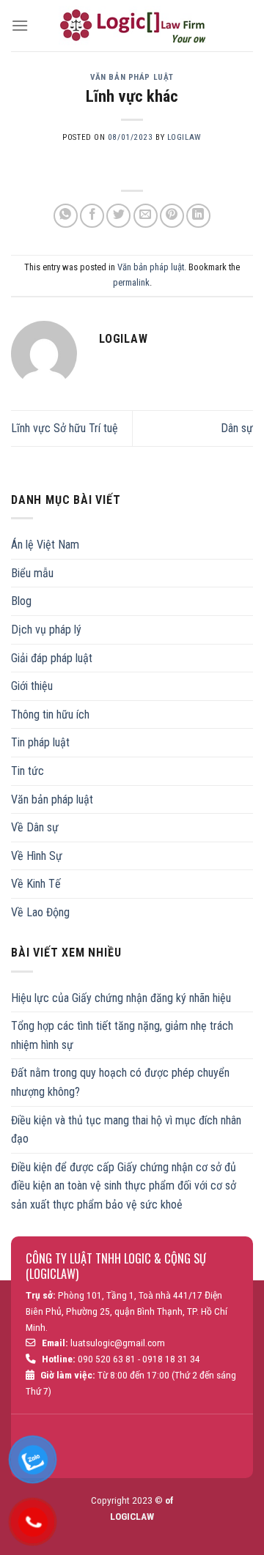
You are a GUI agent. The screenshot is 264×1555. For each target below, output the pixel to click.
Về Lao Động (40, 912)
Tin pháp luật (40, 742)
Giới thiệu (32, 686)
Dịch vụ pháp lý (46, 630)
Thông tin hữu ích (50, 714)
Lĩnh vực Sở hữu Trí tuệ (64, 428)
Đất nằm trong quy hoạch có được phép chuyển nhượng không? (120, 1082)
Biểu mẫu (32, 573)
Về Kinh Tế (36, 884)
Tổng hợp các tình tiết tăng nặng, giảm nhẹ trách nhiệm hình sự (122, 1035)
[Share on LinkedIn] (198, 216)
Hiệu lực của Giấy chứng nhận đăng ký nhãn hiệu (121, 998)
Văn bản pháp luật (132, 77)
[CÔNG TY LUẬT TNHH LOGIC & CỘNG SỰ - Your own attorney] (132, 25)
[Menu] (20, 25)
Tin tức (27, 771)
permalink (131, 282)
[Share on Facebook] (92, 216)
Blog (21, 601)
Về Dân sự (35, 827)
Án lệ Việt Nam (45, 545)
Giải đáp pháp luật (51, 658)
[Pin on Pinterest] (172, 216)
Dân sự (237, 428)
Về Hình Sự (36, 856)
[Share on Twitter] (118, 216)
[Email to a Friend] (145, 216)
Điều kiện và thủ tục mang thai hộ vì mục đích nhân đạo (126, 1129)
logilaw (184, 137)
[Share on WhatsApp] (66, 216)
